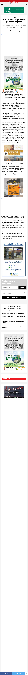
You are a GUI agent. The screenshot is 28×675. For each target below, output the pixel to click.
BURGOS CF (12, 292)
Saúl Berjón (23, 292)
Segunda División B (6, 293)
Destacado (17, 292)
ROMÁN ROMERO (11, 31)
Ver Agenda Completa (7, 378)
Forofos (17, 1)
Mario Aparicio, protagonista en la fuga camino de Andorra (13, 313)
